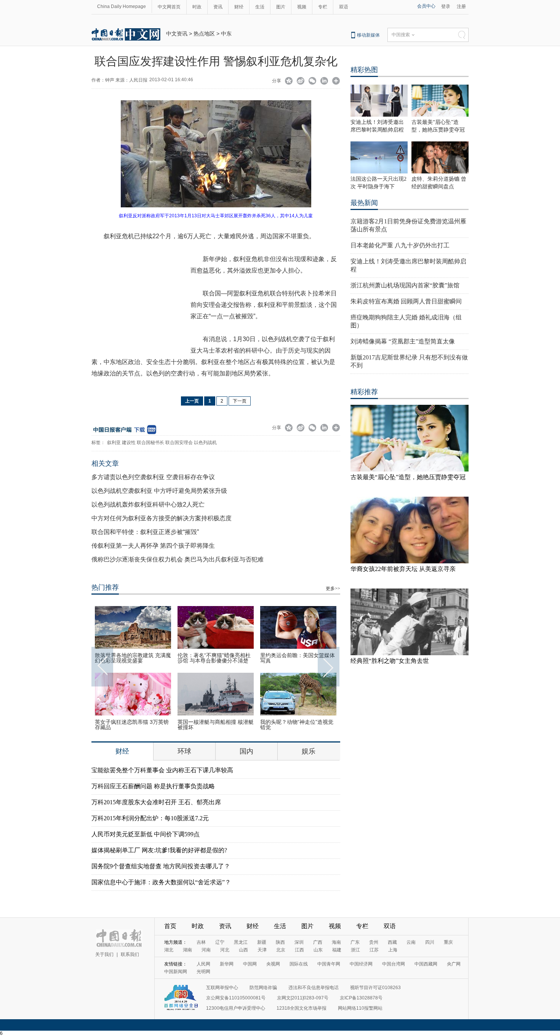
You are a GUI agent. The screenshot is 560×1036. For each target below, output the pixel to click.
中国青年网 (328, 964)
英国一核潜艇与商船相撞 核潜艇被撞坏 (216, 724)
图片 (280, 7)
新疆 (261, 942)
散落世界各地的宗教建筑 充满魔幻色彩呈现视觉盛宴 (133, 658)
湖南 (187, 950)
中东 (226, 33)
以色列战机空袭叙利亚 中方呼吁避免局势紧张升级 (159, 491)
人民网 (203, 964)
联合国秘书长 (150, 442)
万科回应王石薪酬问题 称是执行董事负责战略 (153, 786)
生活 (259, 7)
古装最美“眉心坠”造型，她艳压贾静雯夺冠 (408, 477)
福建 (336, 950)
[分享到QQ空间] (289, 81)
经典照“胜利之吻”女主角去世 (389, 661)
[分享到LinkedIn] (324, 81)
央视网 (273, 964)
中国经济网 (361, 964)
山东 (318, 950)
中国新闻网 (175, 971)
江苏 (374, 950)
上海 (392, 950)
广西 (317, 942)
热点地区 (204, 33)
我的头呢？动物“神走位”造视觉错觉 (296, 724)
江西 (299, 950)
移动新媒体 (368, 35)
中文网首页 (169, 7)
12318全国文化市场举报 (301, 1008)
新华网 (227, 964)
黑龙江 (241, 942)
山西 (243, 950)
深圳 (299, 942)
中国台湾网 (393, 964)
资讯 (217, 7)
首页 (170, 926)
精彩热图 (364, 70)
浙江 (355, 950)
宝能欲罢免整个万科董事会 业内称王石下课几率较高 (162, 770)
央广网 (454, 964)
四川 (429, 942)
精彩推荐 (364, 392)
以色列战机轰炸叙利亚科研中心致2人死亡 (148, 504)
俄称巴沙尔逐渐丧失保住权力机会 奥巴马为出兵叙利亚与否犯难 (177, 559)
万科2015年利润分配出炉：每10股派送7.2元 (150, 818)
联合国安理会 (179, 442)
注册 (461, 6)
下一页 (239, 401)
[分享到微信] (313, 81)
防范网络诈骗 (263, 987)
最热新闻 (364, 203)
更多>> (333, 588)
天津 (262, 950)
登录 (445, 6)
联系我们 (130, 954)
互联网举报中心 (222, 987)
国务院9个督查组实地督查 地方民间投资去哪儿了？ (160, 866)
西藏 (392, 942)
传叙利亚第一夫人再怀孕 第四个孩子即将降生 (153, 545)
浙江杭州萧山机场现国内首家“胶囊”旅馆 (404, 285)
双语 (343, 7)
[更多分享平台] (336, 81)
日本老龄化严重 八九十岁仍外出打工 (400, 245)
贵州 (373, 942)
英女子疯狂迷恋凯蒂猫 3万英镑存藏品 (132, 724)
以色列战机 (205, 442)
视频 (301, 7)
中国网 (250, 964)
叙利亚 (114, 442)
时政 (197, 7)
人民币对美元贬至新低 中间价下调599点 (145, 834)
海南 (336, 942)
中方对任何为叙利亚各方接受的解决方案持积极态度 (161, 518)
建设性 (129, 442)
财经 (238, 7)
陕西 (280, 942)
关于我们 (104, 954)
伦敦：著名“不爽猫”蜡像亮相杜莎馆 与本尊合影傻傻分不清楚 (214, 658)
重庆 (448, 942)
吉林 (201, 942)
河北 (224, 950)
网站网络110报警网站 (360, 1008)
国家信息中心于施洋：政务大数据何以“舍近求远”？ (161, 882)
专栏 (322, 7)
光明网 (203, 971)
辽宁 (219, 942)
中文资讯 (176, 33)
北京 (280, 950)
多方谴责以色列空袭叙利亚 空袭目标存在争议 (153, 477)
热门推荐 (105, 587)
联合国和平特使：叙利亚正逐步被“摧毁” (145, 532)
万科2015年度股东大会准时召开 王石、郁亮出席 (156, 802)
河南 (206, 950)
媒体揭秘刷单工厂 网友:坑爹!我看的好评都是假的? (159, 850)
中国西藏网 (425, 964)
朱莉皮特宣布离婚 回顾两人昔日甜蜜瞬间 (406, 301)
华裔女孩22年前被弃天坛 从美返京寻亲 (403, 569)
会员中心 (426, 6)
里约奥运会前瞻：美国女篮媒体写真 (297, 658)
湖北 (168, 950)
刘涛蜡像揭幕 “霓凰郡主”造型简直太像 (402, 341)
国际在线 (299, 964)
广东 (355, 942)
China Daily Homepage (121, 6)
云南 (411, 942)
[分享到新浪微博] (301, 81)
